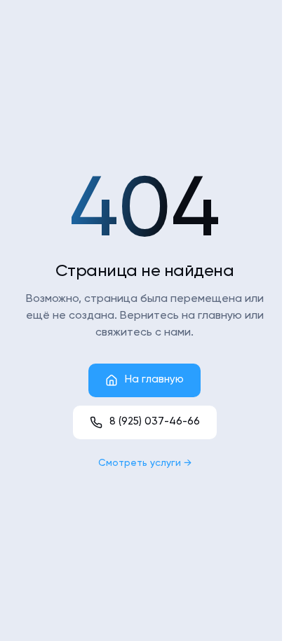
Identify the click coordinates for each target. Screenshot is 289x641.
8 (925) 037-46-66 (154, 421)
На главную (154, 379)
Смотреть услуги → (144, 463)
